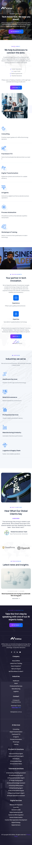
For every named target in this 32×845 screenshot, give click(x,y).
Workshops (16, 742)
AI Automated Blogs (16, 761)
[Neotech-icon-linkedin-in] (17, 2)
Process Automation (8, 212)
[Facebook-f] (11, 652)
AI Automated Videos (16, 764)
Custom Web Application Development (16, 820)
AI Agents (5, 193)
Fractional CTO (7, 154)
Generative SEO (16, 810)
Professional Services (10, 415)
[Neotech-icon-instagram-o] (14, 2)
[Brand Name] (8, 547)
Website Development (16, 805)
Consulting (5, 134)
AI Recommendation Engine (16, 790)
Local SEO (16, 807)
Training (16, 744)
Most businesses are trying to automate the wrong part (16, 594)
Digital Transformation (9, 173)
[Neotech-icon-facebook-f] (12, 2)
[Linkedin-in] (17, 652)
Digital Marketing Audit (16, 812)
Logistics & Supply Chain (11, 451)
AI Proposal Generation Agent (16, 778)
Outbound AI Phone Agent (16, 756)
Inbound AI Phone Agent (16, 753)
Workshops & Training (9, 232)
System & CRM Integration (16, 815)
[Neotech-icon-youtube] (20, 2)
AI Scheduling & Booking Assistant (16, 773)
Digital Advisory (16, 825)
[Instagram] (14, 652)
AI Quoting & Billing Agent (16, 785)
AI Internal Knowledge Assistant (16, 783)
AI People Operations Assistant (16, 795)
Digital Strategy (16, 822)
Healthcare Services (10, 379)
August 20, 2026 (13, 591)
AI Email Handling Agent (16, 788)
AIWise (22, 591)
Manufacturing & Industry (12, 432)
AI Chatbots (16, 758)
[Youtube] (20, 652)
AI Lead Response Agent (16, 775)
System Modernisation (16, 817)
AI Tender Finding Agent (16, 780)
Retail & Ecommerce (10, 397)
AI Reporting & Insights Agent (16, 793)
